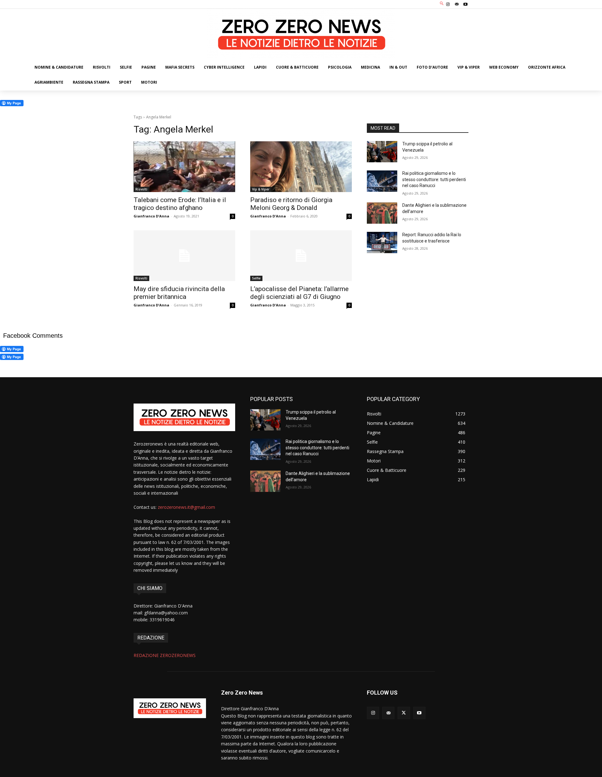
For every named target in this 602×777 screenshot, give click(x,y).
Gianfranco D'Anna (151, 216)
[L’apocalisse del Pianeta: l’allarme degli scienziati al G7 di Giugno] (301, 255)
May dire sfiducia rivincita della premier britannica (179, 292)
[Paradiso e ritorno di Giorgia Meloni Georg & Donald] (301, 166)
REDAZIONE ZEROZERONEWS (165, 655)
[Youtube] (465, 4)
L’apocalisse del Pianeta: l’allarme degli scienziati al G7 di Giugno (299, 292)
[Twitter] (404, 713)
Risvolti (141, 189)
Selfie (256, 278)
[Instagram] (448, 4)
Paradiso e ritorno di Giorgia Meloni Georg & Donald (291, 203)
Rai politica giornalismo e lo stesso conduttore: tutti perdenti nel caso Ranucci (434, 179)
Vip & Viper (260, 189)
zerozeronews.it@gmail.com (186, 507)
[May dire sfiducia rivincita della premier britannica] (184, 255)
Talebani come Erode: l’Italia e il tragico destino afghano (180, 203)
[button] (442, 3)
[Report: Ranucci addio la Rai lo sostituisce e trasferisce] (382, 242)
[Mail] (457, 4)
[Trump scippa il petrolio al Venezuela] (382, 151)
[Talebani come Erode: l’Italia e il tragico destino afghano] (184, 166)
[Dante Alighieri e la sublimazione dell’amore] (382, 213)
